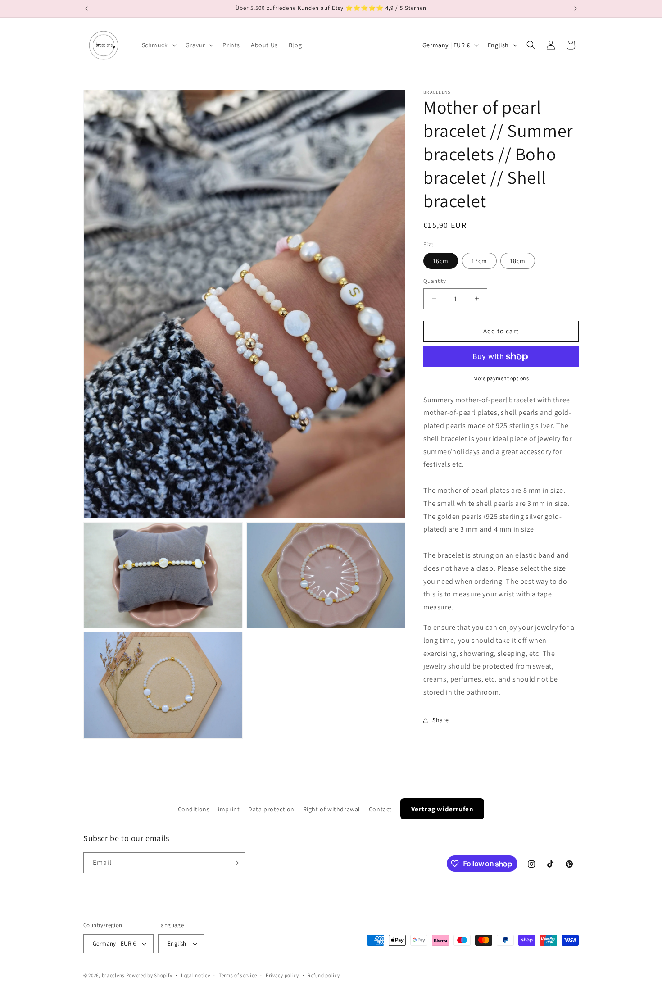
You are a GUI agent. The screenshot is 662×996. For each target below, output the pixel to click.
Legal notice (195, 975)
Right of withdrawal (331, 809)
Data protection (271, 809)
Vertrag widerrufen (442, 809)
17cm (479, 261)
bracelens (113, 975)
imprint (229, 809)
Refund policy (324, 975)
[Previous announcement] (86, 8)
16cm (441, 261)
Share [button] (440, 720)
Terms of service (238, 975)
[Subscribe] (235, 862)
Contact (380, 809)
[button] (158, 45)
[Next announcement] (575, 8)
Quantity (434, 281)
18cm (518, 261)
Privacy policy (282, 975)
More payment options (501, 378)
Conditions (194, 809)
